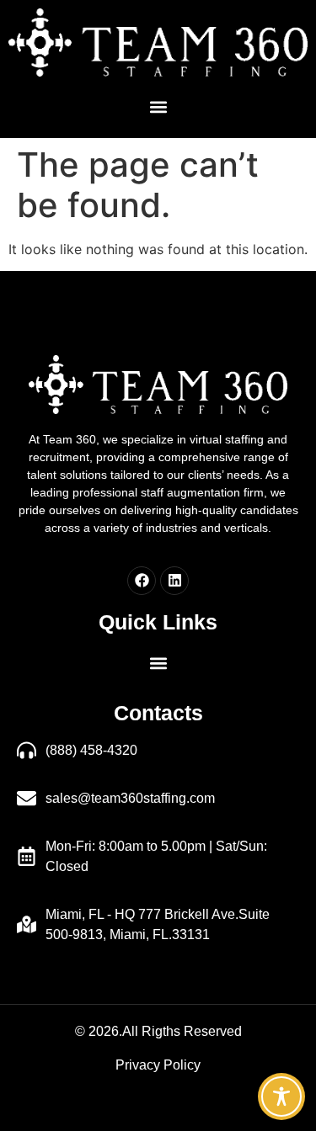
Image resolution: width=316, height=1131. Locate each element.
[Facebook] (141, 580)
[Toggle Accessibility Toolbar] (281, 1096)
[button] (158, 107)
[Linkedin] (174, 580)
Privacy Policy (158, 1065)
